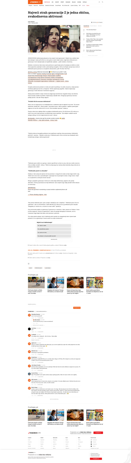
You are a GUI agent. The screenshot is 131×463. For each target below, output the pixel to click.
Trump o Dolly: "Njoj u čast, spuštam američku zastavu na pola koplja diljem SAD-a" (94, 40)
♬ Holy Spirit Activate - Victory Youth (47, 120)
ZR (29, 343)
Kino (79, 444)
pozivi (30, 267)
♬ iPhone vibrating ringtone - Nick (37, 194)
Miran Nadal (37, 319)
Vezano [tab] (100, 25)
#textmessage (39, 75)
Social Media (58, 5)
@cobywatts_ (31, 118)
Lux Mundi (33, 334)
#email (30, 75)
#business (48, 77)
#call (65, 73)
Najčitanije (41, 5)
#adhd (63, 118)
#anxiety (30, 120)
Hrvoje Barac (34, 357)
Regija (29, 444)
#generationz (44, 81)
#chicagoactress (32, 77)
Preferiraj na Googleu (97, 22)
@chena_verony (32, 72)
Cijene (79, 2)
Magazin (30, 5)
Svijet (29, 439)
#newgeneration (59, 73)
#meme (35, 120)
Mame (54, 448)
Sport (62, 2)
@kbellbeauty (31, 187)
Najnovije (36, 5)
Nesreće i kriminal (31, 448)
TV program (80, 441)
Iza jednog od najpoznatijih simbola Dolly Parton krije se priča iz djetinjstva (94, 46)
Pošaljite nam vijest (95, 448)
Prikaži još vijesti (93, 55)
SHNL (42, 446)
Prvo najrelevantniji (41, 311)
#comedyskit (37, 81)
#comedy (48, 73)
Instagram (95, 444)
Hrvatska (30, 441)
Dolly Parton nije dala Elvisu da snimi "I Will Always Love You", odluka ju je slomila (93, 35)
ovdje (60, 253)
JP (29, 366)
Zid (52, 2)
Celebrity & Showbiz (49, 5)
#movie (62, 79)
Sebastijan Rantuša (35, 314)
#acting (44, 73)
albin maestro (34, 379)
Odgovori (67, 448)
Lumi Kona (33, 328)
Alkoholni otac (34, 350)
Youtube (94, 441)
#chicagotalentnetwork (34, 79)
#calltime (58, 75)
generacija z (47, 267)
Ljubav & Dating (74, 5)
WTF (80, 5)
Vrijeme (79, 446)
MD (29, 388)
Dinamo (42, 441)
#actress (39, 73)
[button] (29, 282)
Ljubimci (54, 444)
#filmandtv (31, 81)
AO (29, 351)
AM (29, 380)
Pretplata (47, 2)
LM (29, 335)
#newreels (43, 79)
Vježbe (83, 5)
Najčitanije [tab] (93, 25)
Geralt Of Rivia (34, 373)
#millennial (51, 81)
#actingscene (56, 79)
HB (29, 358)
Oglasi (74, 2)
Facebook (95, 439)
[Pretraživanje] (102, 2)
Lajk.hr (67, 444)
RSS (79, 448)
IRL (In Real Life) (65, 5)
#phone (43, 77)
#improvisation (52, 75)
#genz (53, 73)
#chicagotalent (59, 77)
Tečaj (79, 439)
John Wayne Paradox (36, 365)
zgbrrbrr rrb (33, 343)
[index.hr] (35, 2)
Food (54, 446)
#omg (38, 77)
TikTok (94, 446)
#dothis (53, 77)
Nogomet (42, 439)
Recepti (67, 441)
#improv (45, 75)
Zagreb (29, 446)
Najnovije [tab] (86, 25)
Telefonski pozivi (38, 267)
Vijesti (57, 2)
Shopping (55, 439)
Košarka (42, 448)
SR (29, 315)
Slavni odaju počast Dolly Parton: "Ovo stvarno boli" (93, 51)
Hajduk (42, 444)
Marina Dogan (34, 387)
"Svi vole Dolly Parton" (91, 29)
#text (33, 75)
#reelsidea (49, 79)
